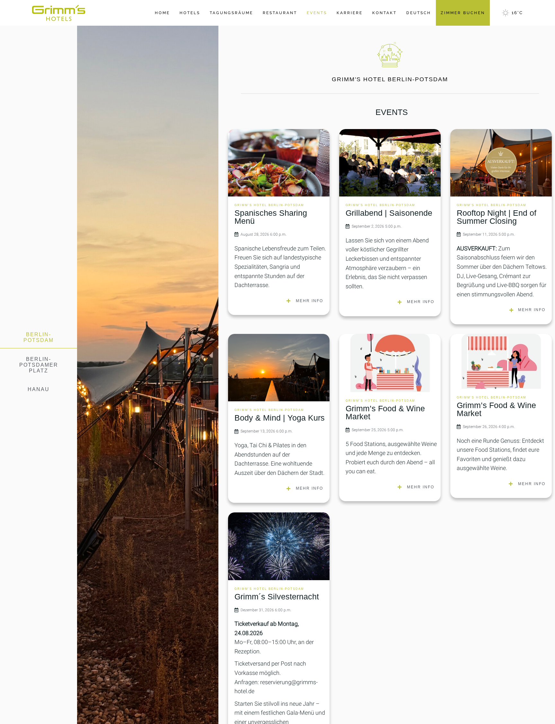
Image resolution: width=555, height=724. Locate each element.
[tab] (38, 337)
